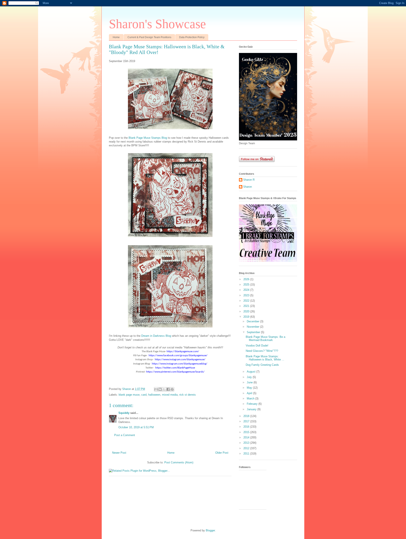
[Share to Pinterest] (172, 389)
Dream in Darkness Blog (156, 335)
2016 (246, 426)
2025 (246, 284)
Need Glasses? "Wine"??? (262, 350)
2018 (246, 416)
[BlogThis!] (160, 389)
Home (116, 37)
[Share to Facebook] (168, 389)
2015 (246, 432)
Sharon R (249, 179)
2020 (246, 311)
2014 (246, 437)
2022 (246, 300)
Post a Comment (124, 435)
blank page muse (129, 394)
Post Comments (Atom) (178, 462)
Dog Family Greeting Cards (262, 364)
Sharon (247, 186)
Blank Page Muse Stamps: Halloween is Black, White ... (265, 358)
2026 (246, 279)
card (144, 394)
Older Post (221, 452)
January (252, 409)
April (250, 393)
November (253, 326)
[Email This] (156, 389)
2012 (246, 448)
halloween (154, 394)
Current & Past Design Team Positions (149, 37)
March (251, 398)
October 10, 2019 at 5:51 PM (136, 427)
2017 (246, 421)
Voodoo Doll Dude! (257, 345)
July (250, 377)
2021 (246, 306)
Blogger (210, 530)
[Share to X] (164, 389)
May (250, 387)
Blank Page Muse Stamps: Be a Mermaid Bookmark (265, 338)
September (254, 332)
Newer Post (119, 452)
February (252, 403)
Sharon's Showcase (157, 24)
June (250, 382)
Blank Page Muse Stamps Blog (148, 137)
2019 (246, 316)
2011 (246, 453)
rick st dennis (187, 394)
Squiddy (123, 412)
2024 (246, 289)
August (251, 371)
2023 (246, 295)
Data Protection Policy (191, 37)
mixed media (170, 394)
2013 (246, 442)
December (253, 321)
